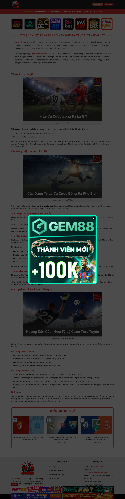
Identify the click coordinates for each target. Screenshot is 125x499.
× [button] (94, 218)
